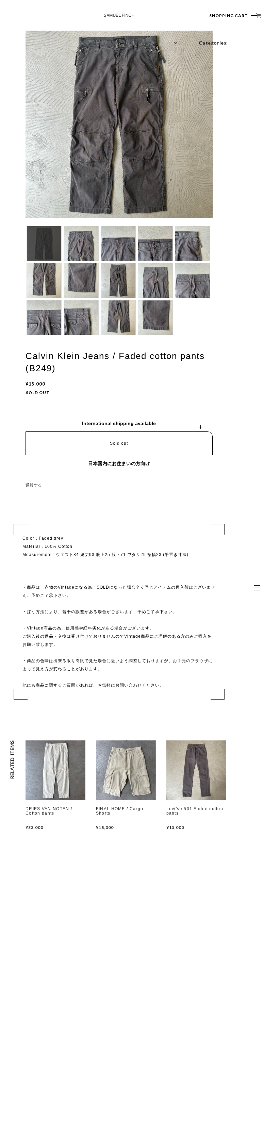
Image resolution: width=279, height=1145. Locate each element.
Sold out (119, 443)
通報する (34, 485)
